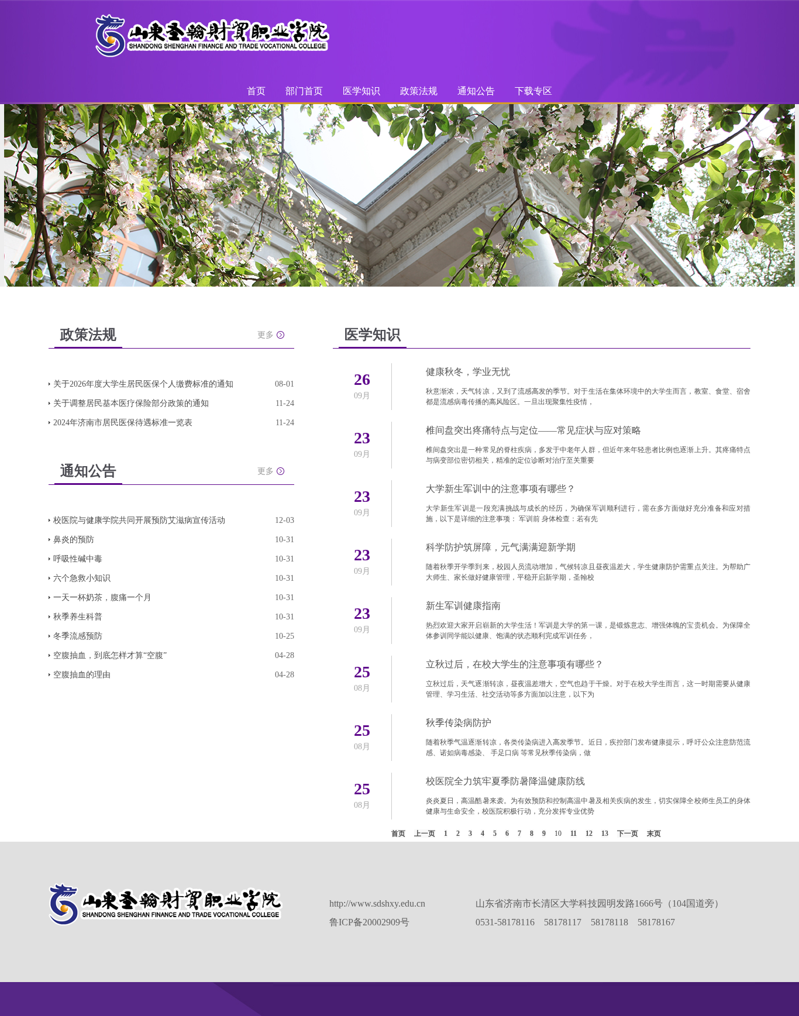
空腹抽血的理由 (82, 674)
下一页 (627, 833)
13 (604, 833)
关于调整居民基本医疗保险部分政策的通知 (131, 403)
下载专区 (533, 91)
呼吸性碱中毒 (77, 559)
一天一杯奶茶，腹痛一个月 (102, 597)
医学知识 (361, 91)
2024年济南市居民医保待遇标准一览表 (122, 422)
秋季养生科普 (77, 616)
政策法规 (419, 91)
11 (573, 833)
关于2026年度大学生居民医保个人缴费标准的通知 (143, 384)
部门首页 (304, 91)
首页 (256, 91)
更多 (265, 334)
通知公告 (476, 91)
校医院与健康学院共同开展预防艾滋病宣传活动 (139, 520)
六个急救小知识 (82, 578)
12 (589, 833)
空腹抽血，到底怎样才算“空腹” (110, 655)
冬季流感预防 (77, 636)
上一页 (424, 833)
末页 (654, 833)
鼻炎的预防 (73, 539)
